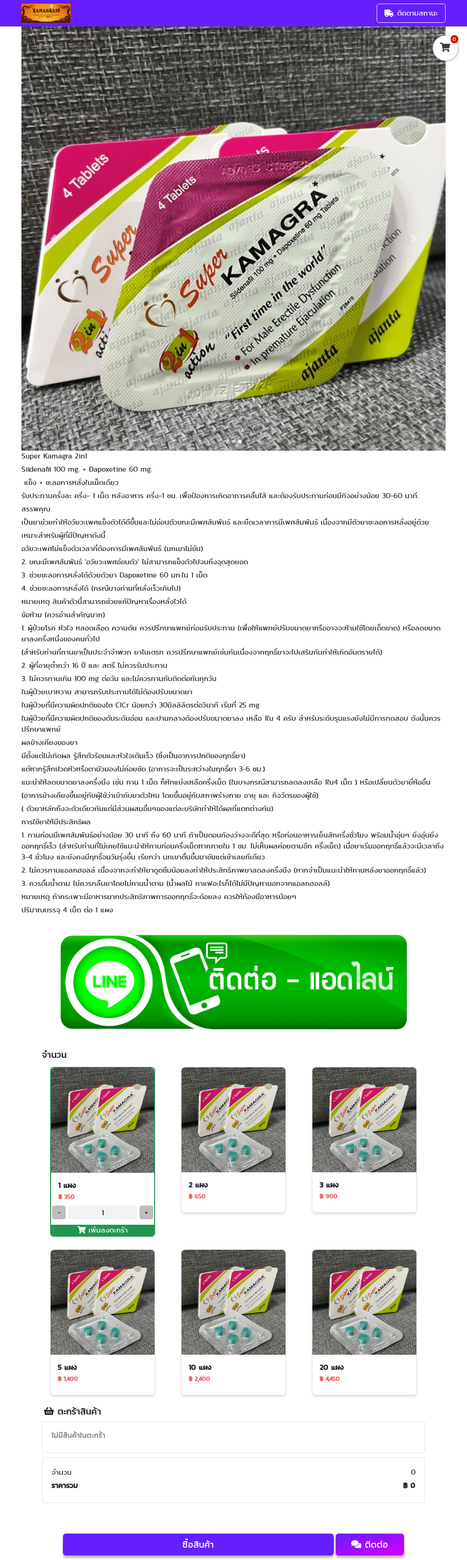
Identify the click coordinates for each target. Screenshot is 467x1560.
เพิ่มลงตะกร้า (107, 1230)
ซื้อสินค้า (198, 1544)
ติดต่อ (375, 1544)
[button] (53, 238)
